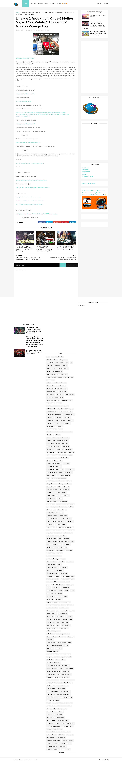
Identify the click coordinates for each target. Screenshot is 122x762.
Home (25, 3)
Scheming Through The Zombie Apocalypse (59, 642)
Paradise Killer (63, 608)
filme (63, 492)
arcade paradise (57, 371)
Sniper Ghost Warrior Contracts (55, 654)
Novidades (33, 3)
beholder (62, 385)
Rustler (49, 636)
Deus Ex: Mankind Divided (61, 458)
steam (57, 659)
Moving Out (56, 587)
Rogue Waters (63, 628)
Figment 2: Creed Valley (53, 492)
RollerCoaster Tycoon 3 (53, 631)
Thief (70, 703)
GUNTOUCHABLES (66, 518)
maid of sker (63, 573)
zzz (69, 749)
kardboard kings (51, 561)
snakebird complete (52, 651)
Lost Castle (64, 567)
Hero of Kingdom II (61, 524)
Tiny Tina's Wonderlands (53, 706)
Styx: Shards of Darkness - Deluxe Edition (58, 665)
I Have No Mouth (62, 533)
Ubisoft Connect (57, 729)
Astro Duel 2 (50, 380)
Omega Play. (50, 605)
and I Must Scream (63, 368)
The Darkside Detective (67, 680)
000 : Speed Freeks (57, 357)
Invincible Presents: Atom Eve (55, 541)
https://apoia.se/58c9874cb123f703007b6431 (30, 163)
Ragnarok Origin (67, 619)
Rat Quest (65, 622)
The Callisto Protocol (52, 680)
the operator (61, 688)
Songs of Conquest (52, 657)
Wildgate (49, 743)
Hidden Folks (50, 527)
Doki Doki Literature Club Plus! (55, 469)
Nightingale (58, 593)
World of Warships (52, 746)
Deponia (71, 452)
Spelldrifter (50, 659)
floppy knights (65, 495)
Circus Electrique (65, 423)
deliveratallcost (62, 452)
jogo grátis (60, 550)
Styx (63, 659)
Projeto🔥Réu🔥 (62, 3)
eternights (62, 483)
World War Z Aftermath (53, 749)
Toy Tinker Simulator (62, 720)
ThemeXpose (22, 759)
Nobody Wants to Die (53, 596)
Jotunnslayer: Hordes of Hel (54, 553)
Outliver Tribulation (52, 608)
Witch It (57, 743)
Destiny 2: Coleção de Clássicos (63, 455)
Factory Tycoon (51, 486)
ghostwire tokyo (51, 507)
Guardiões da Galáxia (52, 518)
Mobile (54, 582)
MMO (48, 582)
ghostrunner (60, 504)
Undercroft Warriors (52, 732)
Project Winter (63, 613)
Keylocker (61, 561)
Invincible (66, 538)
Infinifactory (62, 535)
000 (48, 357)
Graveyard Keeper (52, 515)
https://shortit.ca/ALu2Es (23, 101)
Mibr (57, 579)
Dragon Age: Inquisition (65, 472)
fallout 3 (66, 486)
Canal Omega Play (25, 12)
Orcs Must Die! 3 (68, 605)
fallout (60, 486)
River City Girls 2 (66, 625)
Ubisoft (49, 729)
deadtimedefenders (62, 443)
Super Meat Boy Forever (53, 671)
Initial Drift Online (51, 538)
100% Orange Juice (52, 359)
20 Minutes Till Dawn (52, 362)
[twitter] (100, 3)
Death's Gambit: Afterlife (53, 446)
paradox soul (50, 610)
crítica (57, 434)
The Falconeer (63, 685)
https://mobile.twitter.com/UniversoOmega (29, 204)
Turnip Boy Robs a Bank (53, 726)
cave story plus (60, 420)
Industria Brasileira (52, 535)
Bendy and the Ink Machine (54, 388)
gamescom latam (52, 501)
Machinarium (50, 570)
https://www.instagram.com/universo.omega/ (30, 201)
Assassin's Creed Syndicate (65, 377)
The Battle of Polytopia (53, 677)
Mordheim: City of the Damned (55, 584)
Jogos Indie (69, 550)
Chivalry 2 (70, 420)
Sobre (68, 654)
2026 (67, 362)
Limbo (59, 564)
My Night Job (65, 587)
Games (46, 3)
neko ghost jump (52, 590)
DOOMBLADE (70, 469)
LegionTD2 (70, 561)
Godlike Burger (62, 509)
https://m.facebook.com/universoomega (28, 197)
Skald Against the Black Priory (60, 645)
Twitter (84, 174)
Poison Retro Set (51, 613)
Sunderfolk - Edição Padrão (54, 668)
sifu (48, 645)
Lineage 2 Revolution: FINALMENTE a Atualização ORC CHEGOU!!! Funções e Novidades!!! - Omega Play (44, 248)
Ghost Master (50, 504)
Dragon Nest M (51, 475)
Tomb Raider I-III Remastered (54, 711)
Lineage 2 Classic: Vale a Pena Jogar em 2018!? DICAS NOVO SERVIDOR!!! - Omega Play (66, 247)
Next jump (50, 593)
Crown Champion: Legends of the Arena (58, 437)
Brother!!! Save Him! (52, 406)
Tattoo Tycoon (51, 674)
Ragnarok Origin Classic (53, 622)
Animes (40, 3)
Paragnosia (60, 610)
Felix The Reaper (64, 489)
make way (50, 576)
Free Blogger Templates (32, 759)
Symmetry (66, 671)
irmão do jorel (69, 541)
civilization (50, 426)
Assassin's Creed (51, 377)
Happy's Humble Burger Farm (55, 521)
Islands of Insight (51, 544)
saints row (62, 636)
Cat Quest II (67, 417)
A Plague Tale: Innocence (54, 365)
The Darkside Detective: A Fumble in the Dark (59, 683)
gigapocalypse (51, 509)
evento (69, 483)
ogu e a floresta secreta (54, 602)
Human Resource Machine (66, 530)
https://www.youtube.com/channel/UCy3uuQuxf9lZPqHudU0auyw (37, 214)
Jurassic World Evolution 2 (54, 556)
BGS (66, 388)
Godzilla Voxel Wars (52, 512)
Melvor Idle (50, 579)
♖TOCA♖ (52, 3)
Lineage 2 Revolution (36, 12)
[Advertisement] (94, 67)
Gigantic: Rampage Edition (66, 507)
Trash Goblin (50, 723)
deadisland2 (50, 443)
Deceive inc (50, 449)
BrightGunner (50, 403)
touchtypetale (51, 720)
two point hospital (67, 726)
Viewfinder (70, 734)
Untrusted (61, 734)
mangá (57, 576)
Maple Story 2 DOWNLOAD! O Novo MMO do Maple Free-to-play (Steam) (98, 33)
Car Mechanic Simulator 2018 (54, 414)
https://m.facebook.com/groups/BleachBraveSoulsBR (32, 187)
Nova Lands (50, 599)
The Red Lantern (51, 697)
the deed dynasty (52, 685)
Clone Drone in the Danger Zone (56, 432)
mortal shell (70, 584)
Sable (55, 636)
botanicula (50, 397)
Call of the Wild (51, 409)
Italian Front (67, 544)
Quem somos (59, 616)
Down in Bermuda (52, 472)
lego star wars (51, 564)
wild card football (68, 740)
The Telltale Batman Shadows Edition (57, 703)
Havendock (50, 524)
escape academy (51, 483)
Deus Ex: (49, 458)
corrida (70, 432)
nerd (60, 590)
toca (63, 706)
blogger (62, 265)
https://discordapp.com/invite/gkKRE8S (28, 142)
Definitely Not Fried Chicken (63, 449)
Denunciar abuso (88, 183)
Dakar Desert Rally (62, 440)
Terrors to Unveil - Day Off (64, 674)
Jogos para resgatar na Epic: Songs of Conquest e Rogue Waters (34, 352)
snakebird (58, 648)
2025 (61, 362)
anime (48, 371)
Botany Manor (59, 397)
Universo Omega (87, 176)
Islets (60, 544)
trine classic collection (67, 723)
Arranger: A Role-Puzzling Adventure (56, 374)
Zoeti (63, 749)
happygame (69, 521)
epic (60, 481)
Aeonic (65, 365)
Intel (60, 538)
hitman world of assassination (65, 527)
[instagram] (98, 3)
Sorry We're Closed (65, 657)
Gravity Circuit (63, 515)
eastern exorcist (65, 475)
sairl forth (70, 636)
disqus (69, 265)
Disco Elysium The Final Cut (54, 463)
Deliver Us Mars (51, 452)
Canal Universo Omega (66, 411)
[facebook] (107, 760)
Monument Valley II (64, 582)
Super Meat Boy (68, 668)
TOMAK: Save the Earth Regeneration (57, 708)
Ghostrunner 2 (70, 504)
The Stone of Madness (53, 700)
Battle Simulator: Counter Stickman (56, 383)
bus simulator (64, 406)
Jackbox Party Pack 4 (52, 547)
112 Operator (63, 359)
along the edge (51, 368)
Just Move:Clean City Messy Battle (56, 559)
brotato (59, 403)
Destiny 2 (49, 455)
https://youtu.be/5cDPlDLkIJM (25, 58)
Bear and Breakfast (52, 385)
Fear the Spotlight (52, 489)
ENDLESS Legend (52, 481)
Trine (57, 723)
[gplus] (102, 760)
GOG (61, 512)
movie (48, 587)
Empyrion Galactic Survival (59, 478)
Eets (48, 478)
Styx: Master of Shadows (53, 662)
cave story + (50, 420)
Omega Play (86, 171)
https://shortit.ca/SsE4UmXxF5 (25, 94)
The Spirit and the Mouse (65, 697)
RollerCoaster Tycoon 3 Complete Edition (58, 633)
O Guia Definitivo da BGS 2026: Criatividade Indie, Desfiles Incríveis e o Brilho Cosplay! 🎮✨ (94, 193)
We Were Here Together (53, 740)
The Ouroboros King (52, 691)
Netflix (66, 590)
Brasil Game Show (67, 400)
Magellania (59, 570)
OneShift (59, 605)
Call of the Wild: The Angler (65, 409)
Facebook (85, 168)
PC (66, 610)
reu (58, 625)
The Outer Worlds (65, 691)
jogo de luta (50, 550)
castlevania (50, 417)
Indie (70, 533)
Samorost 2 (50, 639)
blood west (63, 391)
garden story (63, 501)
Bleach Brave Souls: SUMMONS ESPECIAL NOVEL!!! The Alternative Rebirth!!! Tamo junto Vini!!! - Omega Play (94, 25)
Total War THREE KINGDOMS (54, 714)
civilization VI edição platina (54, 429)
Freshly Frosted (51, 498)
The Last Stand (51, 688)
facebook (75, 265)
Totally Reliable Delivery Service (55, 717)
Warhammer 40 (61, 737)
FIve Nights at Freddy (52, 495)
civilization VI (58, 426)
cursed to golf (51, 440)
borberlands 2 (70, 394)
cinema (56, 423)
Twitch (84, 173)
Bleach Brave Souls (52, 391)
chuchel (49, 423)
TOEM (69, 706)
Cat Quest (58, 417)
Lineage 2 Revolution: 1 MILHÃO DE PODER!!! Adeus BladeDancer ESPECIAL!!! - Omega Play (24, 248)
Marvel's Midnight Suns (68, 576)
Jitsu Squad (64, 547)
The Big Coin (65, 677)
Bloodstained (50, 394)
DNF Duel (66, 463)
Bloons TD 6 (60, 394)
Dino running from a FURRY (54, 460)
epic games (67, 481)
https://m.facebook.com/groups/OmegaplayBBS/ (31, 180)
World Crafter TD (65, 743)
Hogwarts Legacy (51, 530)
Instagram (85, 169)
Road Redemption (52, 628)
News (72, 590)
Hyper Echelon (51, 533)
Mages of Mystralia (52, 573)
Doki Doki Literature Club (54, 466)
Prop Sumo (50, 616)
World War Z (63, 746)
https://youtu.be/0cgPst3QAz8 (25, 124)
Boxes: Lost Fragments (53, 400)
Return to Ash (50, 625)
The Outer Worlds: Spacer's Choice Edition (58, 694)
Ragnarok (68, 616)
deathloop (66, 446)
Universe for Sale (65, 732)
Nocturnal (64, 596)
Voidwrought (50, 737)
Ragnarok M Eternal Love (53, 619)
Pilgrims (72, 610)
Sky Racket (50, 648)
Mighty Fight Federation (67, 579)
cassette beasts (69, 414)
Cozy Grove (50, 434)
